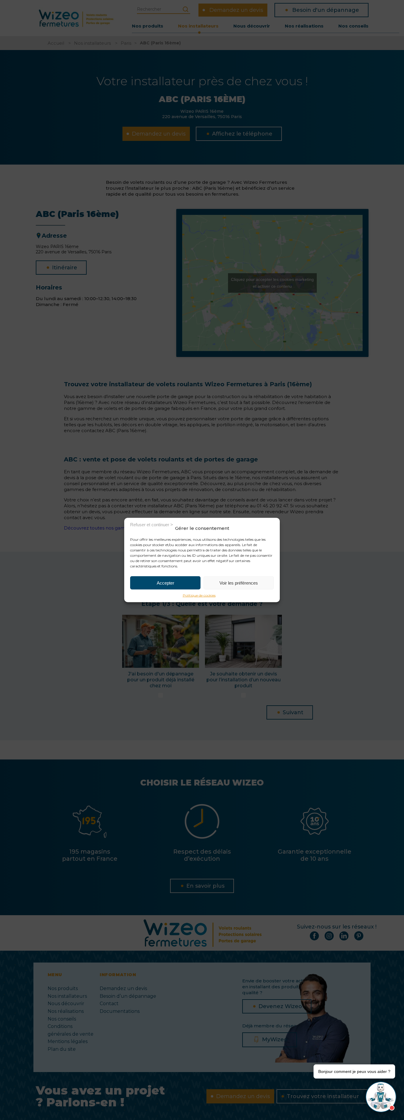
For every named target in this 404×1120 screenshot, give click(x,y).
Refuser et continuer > (151, 524)
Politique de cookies (199, 595)
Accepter (165, 582)
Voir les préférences (238, 582)
